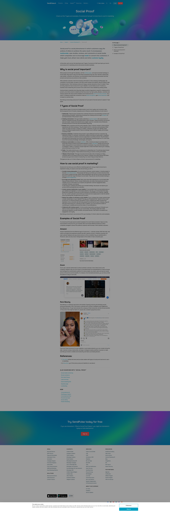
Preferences (128, 505)
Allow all (129, 509)
